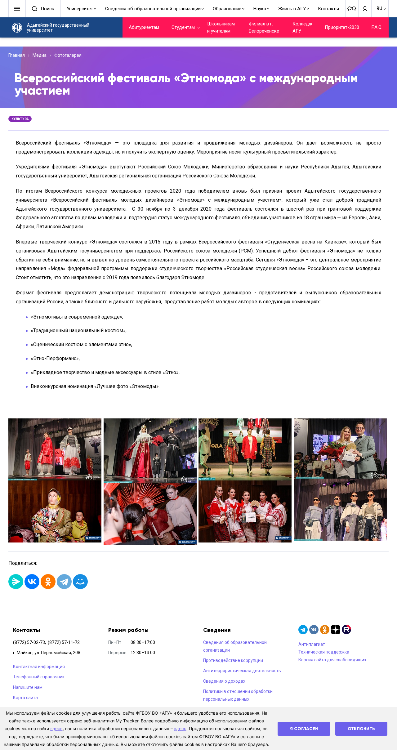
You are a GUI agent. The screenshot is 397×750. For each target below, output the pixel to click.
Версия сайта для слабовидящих (332, 659)
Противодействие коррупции (233, 660)
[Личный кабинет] (364, 8)
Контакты (328, 8)
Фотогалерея (68, 55)
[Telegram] (64, 581)
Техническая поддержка (323, 652)
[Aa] (351, 8)
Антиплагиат (311, 644)
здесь (56, 728)
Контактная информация (39, 666)
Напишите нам (27, 687)
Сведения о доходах (224, 681)
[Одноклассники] (48, 581)
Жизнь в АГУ (292, 8)
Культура (20, 119)
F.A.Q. (377, 27)
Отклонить (361, 728)
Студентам (183, 27)
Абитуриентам (144, 27)
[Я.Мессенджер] (15, 581)
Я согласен (304, 728)
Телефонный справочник (39, 676)
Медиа (40, 55)
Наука (259, 8)
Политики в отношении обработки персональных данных (238, 695)
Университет (80, 8)
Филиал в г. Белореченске (264, 27)
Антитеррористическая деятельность (242, 670)
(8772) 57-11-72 (64, 642)
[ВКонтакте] (32, 581)
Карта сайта (25, 697)
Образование (227, 8)
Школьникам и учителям (221, 27)
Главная (16, 55)
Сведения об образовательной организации (153, 8)
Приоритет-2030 (342, 27)
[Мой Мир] (80, 581)
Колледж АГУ (302, 27)
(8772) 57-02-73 (29, 642)
